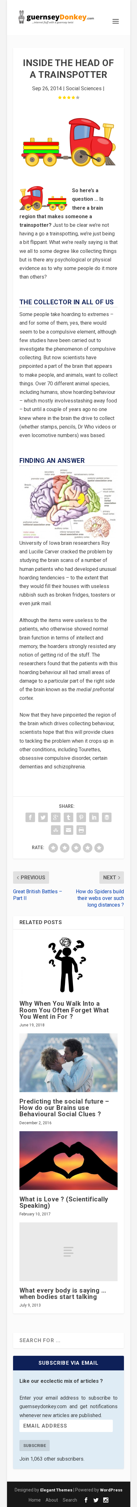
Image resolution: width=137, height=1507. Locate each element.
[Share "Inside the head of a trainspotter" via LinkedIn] (94, 817)
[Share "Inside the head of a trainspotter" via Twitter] (43, 817)
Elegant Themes (56, 1490)
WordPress (111, 1490)
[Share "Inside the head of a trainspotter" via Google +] (55, 817)
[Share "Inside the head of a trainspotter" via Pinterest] (81, 817)
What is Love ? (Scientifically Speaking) (63, 1202)
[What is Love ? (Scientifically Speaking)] (68, 1160)
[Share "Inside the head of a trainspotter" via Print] (81, 830)
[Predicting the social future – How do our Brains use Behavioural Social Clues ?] (68, 1062)
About (52, 1500)
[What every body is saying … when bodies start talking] (68, 1251)
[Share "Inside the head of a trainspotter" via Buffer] (106, 817)
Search (70, 1500)
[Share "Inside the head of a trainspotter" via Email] (68, 830)
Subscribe (34, 1445)
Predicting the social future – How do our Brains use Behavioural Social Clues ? (64, 1108)
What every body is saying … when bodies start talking (62, 1294)
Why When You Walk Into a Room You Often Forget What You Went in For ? (64, 1010)
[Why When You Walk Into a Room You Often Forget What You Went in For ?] (68, 965)
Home (35, 1500)
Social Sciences (84, 88)
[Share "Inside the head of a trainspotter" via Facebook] (30, 817)
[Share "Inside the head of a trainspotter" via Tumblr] (68, 817)
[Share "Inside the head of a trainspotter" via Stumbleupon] (55, 830)
